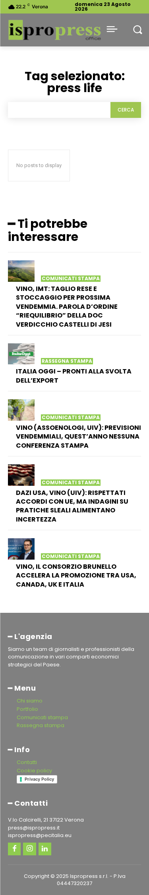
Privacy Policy (39, 779)
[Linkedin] (45, 849)
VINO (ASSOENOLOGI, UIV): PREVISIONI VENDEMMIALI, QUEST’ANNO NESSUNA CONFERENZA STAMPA (78, 436)
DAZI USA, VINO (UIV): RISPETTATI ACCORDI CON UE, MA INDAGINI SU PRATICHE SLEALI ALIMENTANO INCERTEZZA (72, 506)
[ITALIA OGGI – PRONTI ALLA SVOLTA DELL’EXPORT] (21, 354)
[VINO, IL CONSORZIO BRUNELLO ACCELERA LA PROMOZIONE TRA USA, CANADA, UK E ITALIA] (21, 549)
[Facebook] (14, 849)
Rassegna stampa (67, 361)
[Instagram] (29, 849)
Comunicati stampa (71, 278)
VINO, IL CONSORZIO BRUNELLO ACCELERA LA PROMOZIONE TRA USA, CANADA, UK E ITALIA (76, 575)
